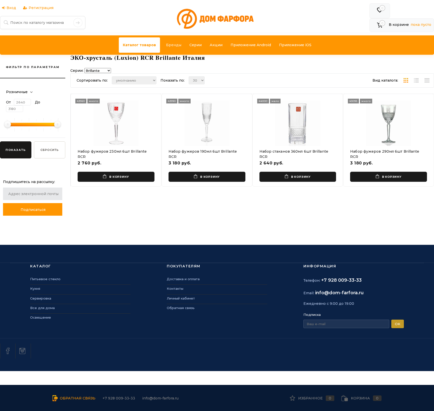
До (37, 102)
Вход (11, 8)
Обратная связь (181, 308)
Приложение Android (251, 45)
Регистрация (41, 8)
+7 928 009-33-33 (341, 280)
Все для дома (42, 308)
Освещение (40, 317)
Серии (195, 45)
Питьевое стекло (45, 279)
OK (397, 324)
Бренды (173, 45)
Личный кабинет (181, 298)
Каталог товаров (139, 45)
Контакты (175, 288)
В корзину (119, 177)
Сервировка (40, 298)
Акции (216, 45)
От (8, 102)
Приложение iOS (295, 45)
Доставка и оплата (183, 279)
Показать (16, 150)
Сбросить (49, 150)
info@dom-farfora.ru (339, 293)
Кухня (35, 288)
